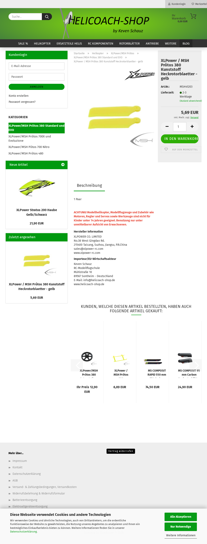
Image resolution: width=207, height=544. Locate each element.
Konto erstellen (19, 96)
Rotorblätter (129, 43)
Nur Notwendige (180, 526)
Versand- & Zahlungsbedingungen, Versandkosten (45, 487)
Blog (186, 43)
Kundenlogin (178, 4)
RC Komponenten (100, 43)
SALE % (23, 43)
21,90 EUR (37, 223)
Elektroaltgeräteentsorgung (30, 506)
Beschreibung (89, 185)
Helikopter (42, 43)
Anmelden (36, 86)
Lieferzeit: (167, 92)
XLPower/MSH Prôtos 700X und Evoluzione (29, 138)
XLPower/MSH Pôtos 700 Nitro (29, 147)
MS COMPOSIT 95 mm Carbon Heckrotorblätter (189, 373)
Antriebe (152, 43)
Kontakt (17, 467)
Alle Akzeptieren (180, 516)
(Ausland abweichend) (191, 101)
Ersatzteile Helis (69, 43)
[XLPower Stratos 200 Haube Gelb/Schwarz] (36, 187)
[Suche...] (47, 16)
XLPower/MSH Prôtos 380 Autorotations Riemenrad (89, 373)
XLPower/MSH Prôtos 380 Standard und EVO (36, 128)
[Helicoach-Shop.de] (104, 23)
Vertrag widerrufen (120, 451)
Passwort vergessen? (22, 102)
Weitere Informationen (180, 535)
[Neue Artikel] (62, 165)
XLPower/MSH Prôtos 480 (25, 153)
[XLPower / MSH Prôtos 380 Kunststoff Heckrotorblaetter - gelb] (114, 117)
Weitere (170, 43)
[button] (167, 126)
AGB (15, 480)
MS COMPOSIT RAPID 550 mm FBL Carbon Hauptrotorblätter (157, 373)
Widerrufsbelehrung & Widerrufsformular (39, 493)
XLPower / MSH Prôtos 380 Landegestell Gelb (121, 373)
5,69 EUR (36, 298)
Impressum (20, 461)
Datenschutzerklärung (23, 531)
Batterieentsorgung (25, 500)
